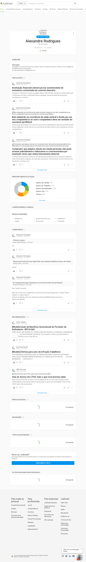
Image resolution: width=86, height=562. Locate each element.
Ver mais (42, 200)
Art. (13, 246)
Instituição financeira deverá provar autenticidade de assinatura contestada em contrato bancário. (37, 89)
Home (2, 9)
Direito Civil (40, 191)
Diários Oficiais (63, 9)
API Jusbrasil (48, 520)
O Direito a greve (19, 240)
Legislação (31, 526)
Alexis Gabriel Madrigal (19, 242)
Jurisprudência (27, 9)
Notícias (52, 9)
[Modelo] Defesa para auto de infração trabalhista (36, 352)
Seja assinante (33, 529)
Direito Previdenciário (44, 189)
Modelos (31, 522)
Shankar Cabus (17, 263)
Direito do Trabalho (43, 186)
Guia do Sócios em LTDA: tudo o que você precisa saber (39, 377)
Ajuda (63, 509)
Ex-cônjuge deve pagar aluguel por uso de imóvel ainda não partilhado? (38, 283)
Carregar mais (42, 170)
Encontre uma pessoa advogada (17, 516)
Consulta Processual (13, 9)
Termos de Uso (66, 520)
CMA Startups (21, 369)
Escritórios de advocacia (49, 515)
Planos (63, 506)
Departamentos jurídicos (49, 507)
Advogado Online (43, 37)
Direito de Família (42, 183)
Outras (38, 194)
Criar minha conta (43, 463)
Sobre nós (64, 502)
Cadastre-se (65, 516)
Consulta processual (18, 505)
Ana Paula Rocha (22, 347)
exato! (14, 267)
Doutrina (38, 9)
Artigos (45, 9)
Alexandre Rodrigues (23, 83)
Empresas (47, 511)
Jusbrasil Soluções (50, 502)
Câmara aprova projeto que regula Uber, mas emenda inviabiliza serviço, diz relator (42, 261)
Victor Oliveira (21, 322)
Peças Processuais (76, 9)
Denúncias (64, 534)
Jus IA (30, 505)
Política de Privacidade (65, 524)
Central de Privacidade (65, 529)
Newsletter (64, 513)
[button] (73, 33)
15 (22, 340)
